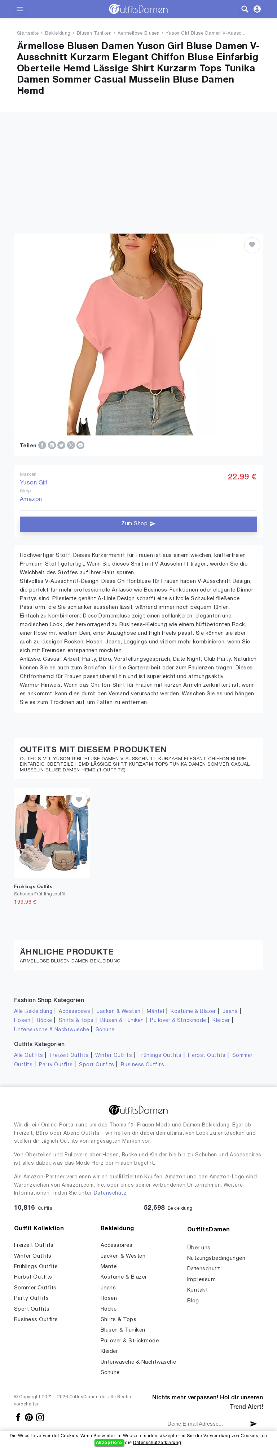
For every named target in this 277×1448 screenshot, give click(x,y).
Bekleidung (58, 33)
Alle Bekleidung (33, 1011)
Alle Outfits (28, 1055)
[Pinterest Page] (29, 1417)
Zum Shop (135, 524)
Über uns (199, 1247)
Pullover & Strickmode (178, 1020)
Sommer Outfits (35, 1287)
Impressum (201, 1279)
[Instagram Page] (40, 1417)
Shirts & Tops (76, 1020)
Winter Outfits (113, 1055)
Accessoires (74, 1011)
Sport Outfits (96, 1065)
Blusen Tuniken (94, 33)
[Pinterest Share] (52, 445)
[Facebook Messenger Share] (80, 445)
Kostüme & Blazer (193, 1011)
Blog (193, 1300)
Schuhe (105, 1030)
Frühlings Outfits (159, 1055)
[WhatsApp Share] (71, 445)
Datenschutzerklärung (157, 1443)
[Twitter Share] (62, 445)
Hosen (22, 1020)
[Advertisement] (138, 162)
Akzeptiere (109, 1443)
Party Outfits (55, 1065)
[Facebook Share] (43, 445)
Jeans (230, 1011)
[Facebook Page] (18, 1417)
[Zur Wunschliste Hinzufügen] (252, 245)
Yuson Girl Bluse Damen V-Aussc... (205, 33)
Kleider (221, 1020)
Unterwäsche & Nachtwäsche (51, 1030)
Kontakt (197, 1290)
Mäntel (155, 1011)
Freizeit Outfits (69, 1055)
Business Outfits (142, 1065)
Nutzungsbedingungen (216, 1258)
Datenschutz (110, 1193)
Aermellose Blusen (138, 33)
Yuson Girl (34, 483)
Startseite (28, 33)
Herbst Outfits (207, 1055)
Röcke (44, 1020)
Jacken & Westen (118, 1011)
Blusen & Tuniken (122, 1020)
